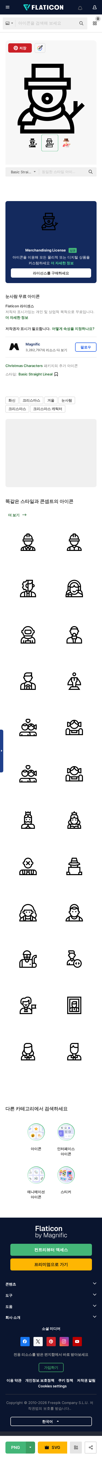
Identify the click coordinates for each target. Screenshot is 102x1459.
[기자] (74, 634)
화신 (12, 400)
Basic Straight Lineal (35, 374)
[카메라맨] (28, 681)
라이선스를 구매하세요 (51, 273)
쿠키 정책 (65, 1380)
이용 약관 (14, 1380)
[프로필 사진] (74, 1005)
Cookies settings (52, 1386)
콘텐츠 (10, 1284)
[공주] (74, 820)
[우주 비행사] (28, 634)
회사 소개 (12, 1317)
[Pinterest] (51, 1341)
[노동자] (74, 542)
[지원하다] (74, 588)
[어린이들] (28, 727)
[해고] (28, 866)
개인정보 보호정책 (39, 1380)
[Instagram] (64, 1341)
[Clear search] (69, 23)
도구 (9, 1295)
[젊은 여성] (28, 912)
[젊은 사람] (74, 912)
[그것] (74, 959)
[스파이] (74, 866)
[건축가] (28, 542)
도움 (9, 1306)
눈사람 (66, 400)
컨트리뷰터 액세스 (51, 1249)
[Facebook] (25, 1341)
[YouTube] (77, 1341)
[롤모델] (74, 681)
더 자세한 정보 (62, 263)
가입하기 (51, 1367)
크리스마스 (31, 400)
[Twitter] (38, 1341)
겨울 (50, 400)
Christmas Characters (24, 365)
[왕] (28, 820)
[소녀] (74, 727)
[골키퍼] (28, 959)
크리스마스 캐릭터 (47, 409)
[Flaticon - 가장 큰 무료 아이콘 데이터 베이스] (43, 7)
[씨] (74, 1051)
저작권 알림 (86, 1380)
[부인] (28, 1051)
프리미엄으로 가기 (51, 1264)
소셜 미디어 (51, 1328)
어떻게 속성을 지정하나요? (73, 328)
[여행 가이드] (28, 1005)
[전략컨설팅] (28, 588)
